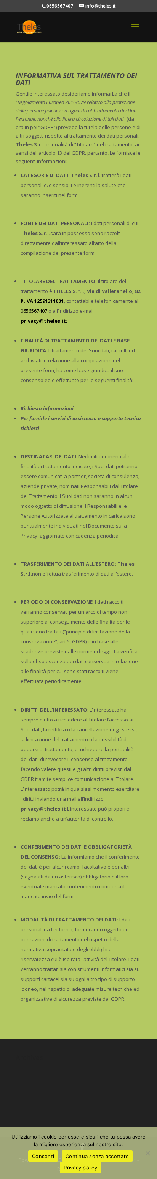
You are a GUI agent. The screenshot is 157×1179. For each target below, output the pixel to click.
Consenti (43, 1156)
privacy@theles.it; (44, 320)
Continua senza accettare (97, 1156)
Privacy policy (80, 1168)
